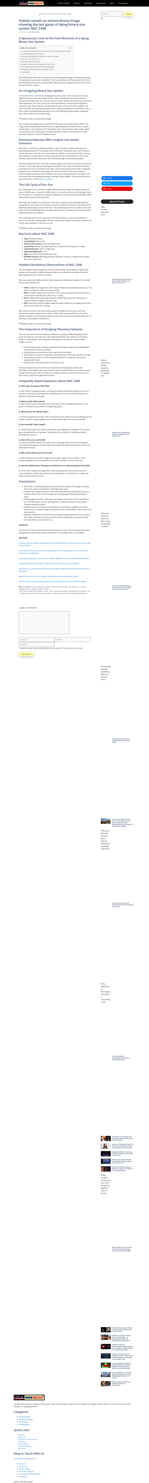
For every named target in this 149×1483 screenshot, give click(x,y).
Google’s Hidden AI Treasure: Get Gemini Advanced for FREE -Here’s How (122, 1153)
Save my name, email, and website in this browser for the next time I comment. (51, 648)
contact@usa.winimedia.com (25, 1458)
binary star (33, 587)
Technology (88, 3)
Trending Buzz (123, 3)
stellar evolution (43, 589)
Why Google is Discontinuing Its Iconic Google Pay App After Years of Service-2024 (122, 1249)
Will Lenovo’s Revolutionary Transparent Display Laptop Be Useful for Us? (122, 1161)
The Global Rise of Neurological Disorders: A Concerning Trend (121, 1058)
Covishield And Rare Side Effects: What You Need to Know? (121, 740)
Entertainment (101, 3)
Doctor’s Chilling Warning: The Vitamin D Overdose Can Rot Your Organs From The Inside (122, 1146)
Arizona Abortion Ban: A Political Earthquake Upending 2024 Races (122, 904)
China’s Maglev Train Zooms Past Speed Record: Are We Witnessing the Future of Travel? (122, 1375)
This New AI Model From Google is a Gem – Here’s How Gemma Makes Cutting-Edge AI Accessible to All (55, 591)
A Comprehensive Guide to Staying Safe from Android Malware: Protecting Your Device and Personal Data (121, 1365)
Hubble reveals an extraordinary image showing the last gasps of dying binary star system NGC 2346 (122, 1347)
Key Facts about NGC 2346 (30, 62)
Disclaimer (22, 1442)
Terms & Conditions (25, 1446)
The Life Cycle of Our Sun (30, 59)
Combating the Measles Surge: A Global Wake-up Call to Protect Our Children (49, 563)
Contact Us (22, 1437)
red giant (34, 589)
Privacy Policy (23, 1444)
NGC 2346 (35, 96)
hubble (47, 587)
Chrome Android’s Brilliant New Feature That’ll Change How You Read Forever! (121, 587)
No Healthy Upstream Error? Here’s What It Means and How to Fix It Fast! (122, 281)
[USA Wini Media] (31, 3)
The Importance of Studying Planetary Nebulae (37, 67)
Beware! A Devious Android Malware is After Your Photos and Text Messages (122, 1168)
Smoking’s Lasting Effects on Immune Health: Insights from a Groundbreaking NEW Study (54, 558)
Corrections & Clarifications (27, 1439)
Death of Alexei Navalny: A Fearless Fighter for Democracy (121, 1383)
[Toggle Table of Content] (68, 48)
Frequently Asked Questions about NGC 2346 (37, 69)
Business (77, 3)
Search (128, 14)
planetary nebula (45, 179)
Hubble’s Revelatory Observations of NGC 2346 (38, 64)
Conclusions (25, 72)
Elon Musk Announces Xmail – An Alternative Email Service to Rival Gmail (122, 1329)
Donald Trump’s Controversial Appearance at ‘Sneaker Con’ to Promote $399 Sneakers (53, 581)
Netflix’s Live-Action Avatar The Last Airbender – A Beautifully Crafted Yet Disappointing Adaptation (53, 593)
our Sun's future (80, 587)
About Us (21, 1435)
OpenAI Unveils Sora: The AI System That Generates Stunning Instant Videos (48, 576)
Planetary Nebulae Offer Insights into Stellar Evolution (40, 56)
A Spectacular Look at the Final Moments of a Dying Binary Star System (46, 51)
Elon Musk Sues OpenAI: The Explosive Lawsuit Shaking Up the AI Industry (122, 1138)
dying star (41, 587)
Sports (112, 3)
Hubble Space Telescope (59, 587)
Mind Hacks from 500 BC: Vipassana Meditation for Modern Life (121, 434)
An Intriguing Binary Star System (32, 54)
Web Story (21, 1448)
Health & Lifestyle (63, 3)
